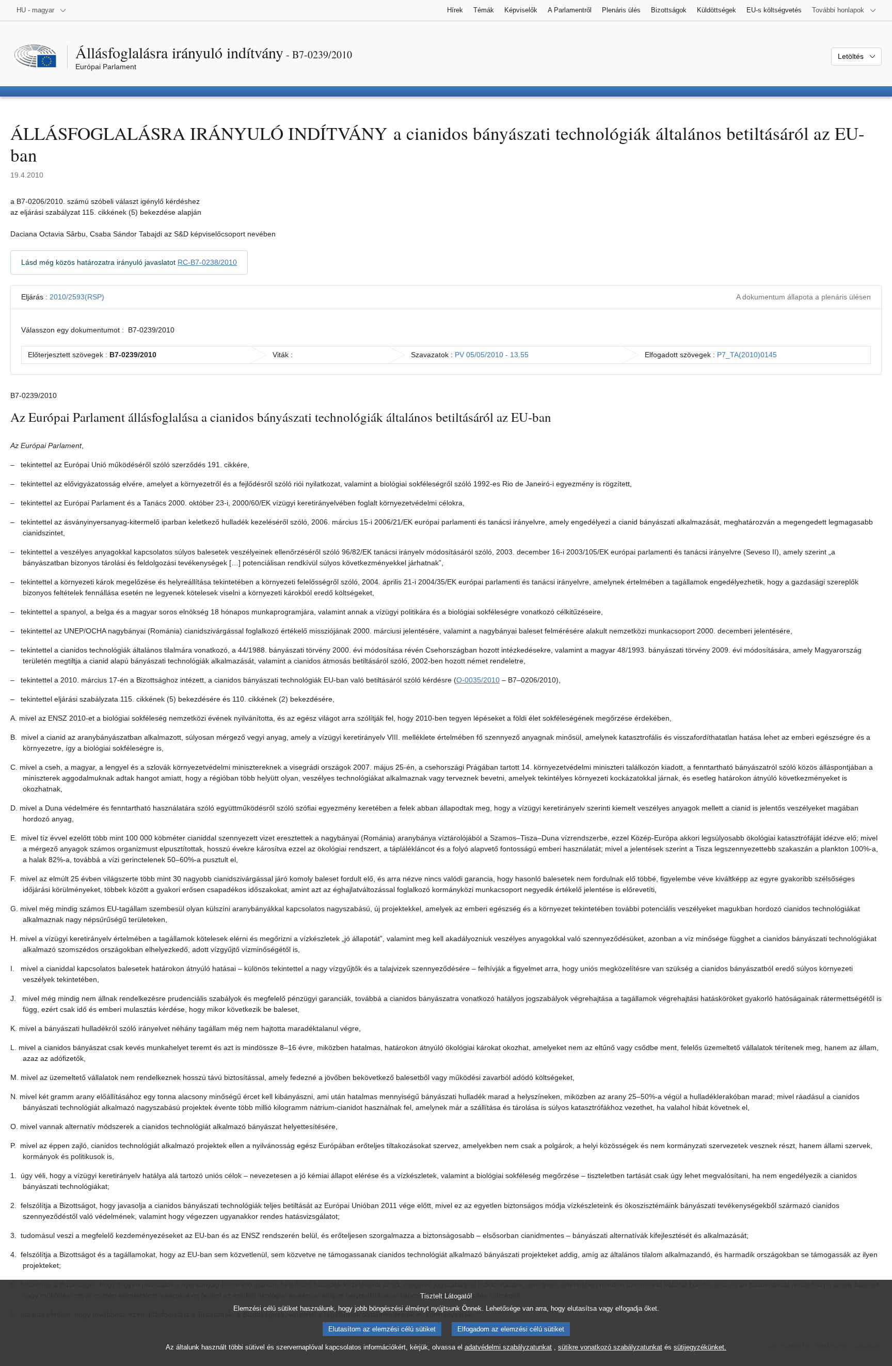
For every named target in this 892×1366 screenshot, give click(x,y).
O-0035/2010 (478, 680)
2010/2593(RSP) (77, 297)
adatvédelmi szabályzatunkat (508, 1347)
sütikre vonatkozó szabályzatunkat (610, 1347)
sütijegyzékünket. (700, 1347)
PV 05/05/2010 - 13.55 (492, 355)
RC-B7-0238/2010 (207, 262)
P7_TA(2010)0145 (747, 355)
